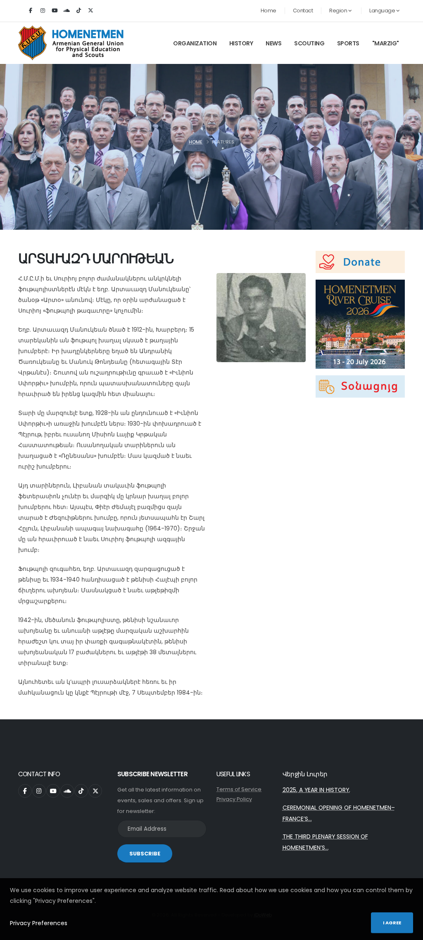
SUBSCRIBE (144, 853)
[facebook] (30, 10)
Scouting (309, 43)
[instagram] (42, 10)
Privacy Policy (234, 799)
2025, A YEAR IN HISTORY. (316, 790)
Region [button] (338, 10)
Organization (194, 43)
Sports (348, 43)
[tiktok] (78, 10)
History (241, 43)
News (273, 43)
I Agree (392, 922)
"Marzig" (385, 43)
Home (268, 10)
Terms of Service (238, 789)
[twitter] (90, 10)
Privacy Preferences (38, 923)
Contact (303, 10)
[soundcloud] (66, 10)
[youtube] (54, 10)
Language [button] (382, 10)
